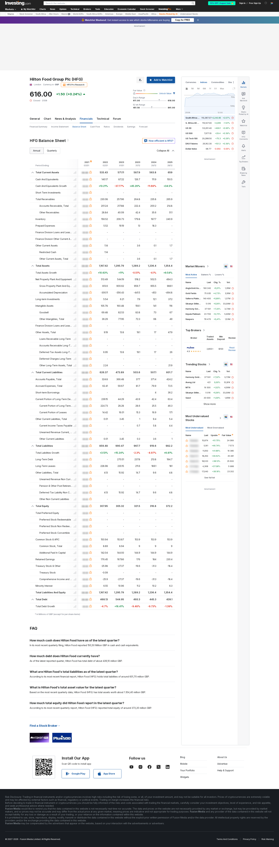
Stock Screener (147, 9)
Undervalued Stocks (189, 14)
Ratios (107, 126)
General (35, 118)
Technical (103, 118)
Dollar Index (191, 149)
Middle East (130, 14)
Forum (117, 118)
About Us (222, 757)
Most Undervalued (194, 427)
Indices (203, 82)
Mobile (183, 763)
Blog (182, 757)
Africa (153, 14)
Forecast (143, 126)
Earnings (131, 126)
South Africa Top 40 (195, 118)
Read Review (232, 348)
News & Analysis (65, 118)
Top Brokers (193, 330)
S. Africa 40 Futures (195, 123)
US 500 (189, 133)
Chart (47, 118)
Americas (109, 14)
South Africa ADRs (94, 14)
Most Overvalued (215, 427)
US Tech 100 (191, 138)
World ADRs (78, 14)
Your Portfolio (187, 770)
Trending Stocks (196, 364)
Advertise (222, 763)
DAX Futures (192, 143)
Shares (10, 14)
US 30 (188, 128)
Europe (119, 14)
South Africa (41, 14)
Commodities (217, 82)
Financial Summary (38, 126)
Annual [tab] (36, 150)
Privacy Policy (249, 839)
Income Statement (60, 126)
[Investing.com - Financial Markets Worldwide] (18, 3)
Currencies (191, 82)
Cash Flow (95, 126)
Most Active (191, 274)
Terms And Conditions (227, 839)
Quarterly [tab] (52, 150)
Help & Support (225, 770)
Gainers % (206, 274)
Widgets (184, 777)
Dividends (118, 126)
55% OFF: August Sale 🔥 (221, 3)
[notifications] (266, 3)
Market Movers (195, 266)
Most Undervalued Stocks (197, 418)
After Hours (54, 14)
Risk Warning (268, 839)
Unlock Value (165, 93)
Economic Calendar (127, 9)
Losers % (219, 274)
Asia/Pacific (143, 14)
